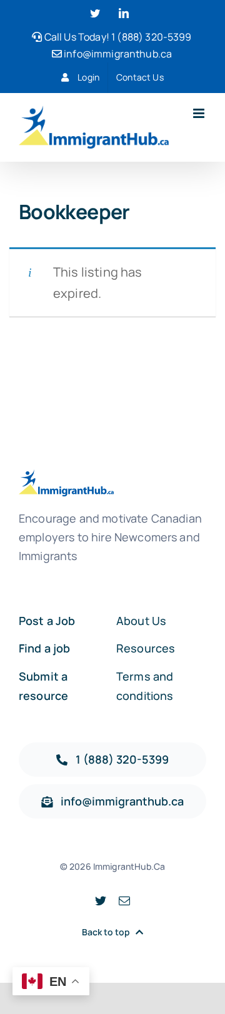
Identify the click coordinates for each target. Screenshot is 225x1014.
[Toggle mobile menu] (199, 113)
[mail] (124, 900)
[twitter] (100, 900)
